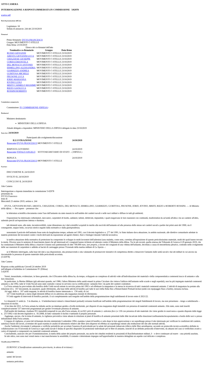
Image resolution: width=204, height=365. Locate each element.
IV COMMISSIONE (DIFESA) (34, 107)
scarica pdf (6, 15)
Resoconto (11, 143)
